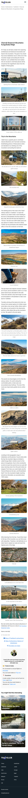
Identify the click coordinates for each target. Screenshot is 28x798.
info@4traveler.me (5, 793)
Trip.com (18, 672)
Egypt (15, 773)
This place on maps (14, 646)
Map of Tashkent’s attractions (14, 638)
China (15, 779)
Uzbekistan (3, 766)
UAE (2, 783)
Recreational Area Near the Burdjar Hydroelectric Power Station (11, 725)
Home (2, 7)
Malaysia (3, 776)
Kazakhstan (16, 763)
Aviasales (5, 670)
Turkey (2, 763)
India (2, 770)
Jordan (15, 766)
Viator (4, 680)
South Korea (4, 773)
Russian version (4, 789)
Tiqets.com (12, 684)
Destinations (8, 7)
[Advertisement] (14, 25)
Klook (10, 680)
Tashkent (15, 7)
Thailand (16, 776)
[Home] (5, 2)
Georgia (15, 770)
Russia (2, 779)
